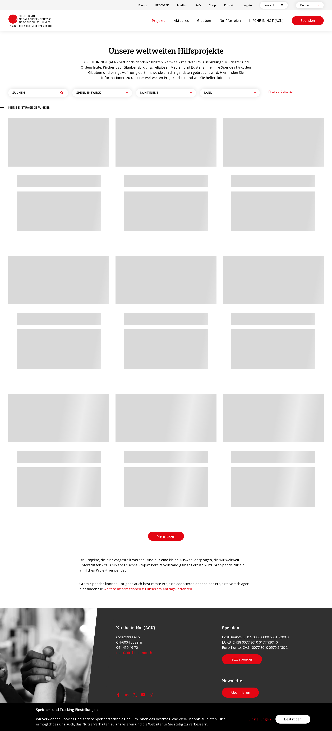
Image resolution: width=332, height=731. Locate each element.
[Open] (319, 5)
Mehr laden (166, 398)
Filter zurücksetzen (281, 229)
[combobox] (307, 5)
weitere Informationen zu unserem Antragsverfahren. (148, 451)
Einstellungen (259, 719)
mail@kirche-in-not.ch (134, 652)
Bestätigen (293, 719)
